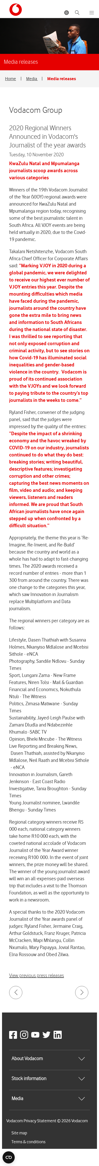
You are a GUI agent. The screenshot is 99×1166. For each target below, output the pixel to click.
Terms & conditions (28, 1141)
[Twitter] (47, 1037)
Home (10, 78)
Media (32, 78)
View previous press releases (36, 975)
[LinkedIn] (59, 1037)
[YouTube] (36, 1037)
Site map (19, 1132)
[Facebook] (14, 1037)
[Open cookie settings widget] (9, 1157)
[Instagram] (25, 1037)
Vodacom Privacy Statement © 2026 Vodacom (47, 1120)
